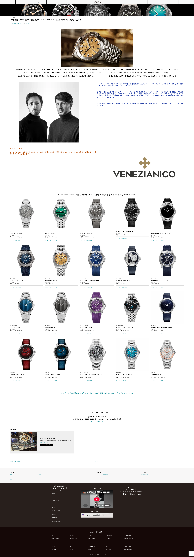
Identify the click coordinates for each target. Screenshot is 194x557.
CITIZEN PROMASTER (128, 538)
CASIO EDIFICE (127, 535)
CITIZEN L (108, 538)
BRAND (54, 2)
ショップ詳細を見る (46, 444)
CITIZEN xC (54, 541)
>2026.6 (40, 474)
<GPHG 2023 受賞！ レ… (16, 461)
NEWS (23, 2)
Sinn (107, 546)
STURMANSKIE (127, 546)
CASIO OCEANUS (55, 538)
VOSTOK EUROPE (128, 549)
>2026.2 (69, 474)
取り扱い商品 (39, 2)
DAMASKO (72, 541)
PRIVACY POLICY (57, 521)
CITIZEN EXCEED (91, 538)
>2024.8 (11, 479)
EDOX (89, 541)
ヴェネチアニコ (29, 23)
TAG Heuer (54, 549)
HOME (53, 493)
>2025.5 (69, 477)
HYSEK (71, 543)
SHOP (139, 2)
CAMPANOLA (109, 535)
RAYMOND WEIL (91, 546)
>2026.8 (11, 474)
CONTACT (170, 2)
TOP (8, 2)
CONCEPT (155, 2)
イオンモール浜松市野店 (17, 23)
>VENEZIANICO (144, 474)
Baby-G (53, 535)
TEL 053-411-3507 (97, 421)
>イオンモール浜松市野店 (102, 474)
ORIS (71, 546)
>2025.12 (12, 477)
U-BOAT (89, 549)
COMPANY (186, 2)
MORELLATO (127, 543)
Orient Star (53, 546)
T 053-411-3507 (44, 442)
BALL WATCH (72, 535)
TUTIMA (71, 549)
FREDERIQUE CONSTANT (111, 541)
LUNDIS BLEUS (109, 543)
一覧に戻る (97, 461)
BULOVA (90, 535)
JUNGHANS (90, 543)
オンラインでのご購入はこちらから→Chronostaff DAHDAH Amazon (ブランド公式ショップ (96, 393)
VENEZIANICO (109, 549)
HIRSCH (53, 543)
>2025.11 (41, 477)
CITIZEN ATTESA (73, 538)
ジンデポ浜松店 (56, 510)
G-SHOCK (126, 541)
